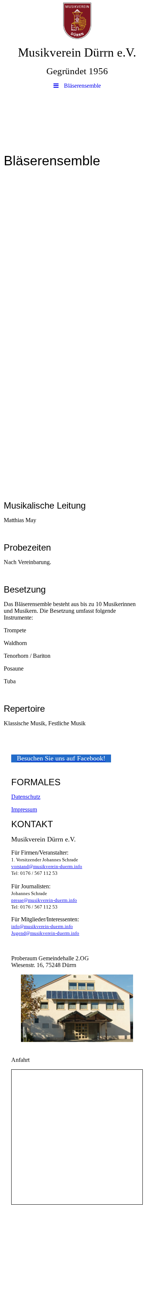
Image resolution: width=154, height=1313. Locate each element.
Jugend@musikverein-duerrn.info (45, 933)
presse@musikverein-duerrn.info (44, 900)
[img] (77, 20)
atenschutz (28, 796)
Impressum (24, 809)
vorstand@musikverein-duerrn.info (46, 866)
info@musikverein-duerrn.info (42, 926)
